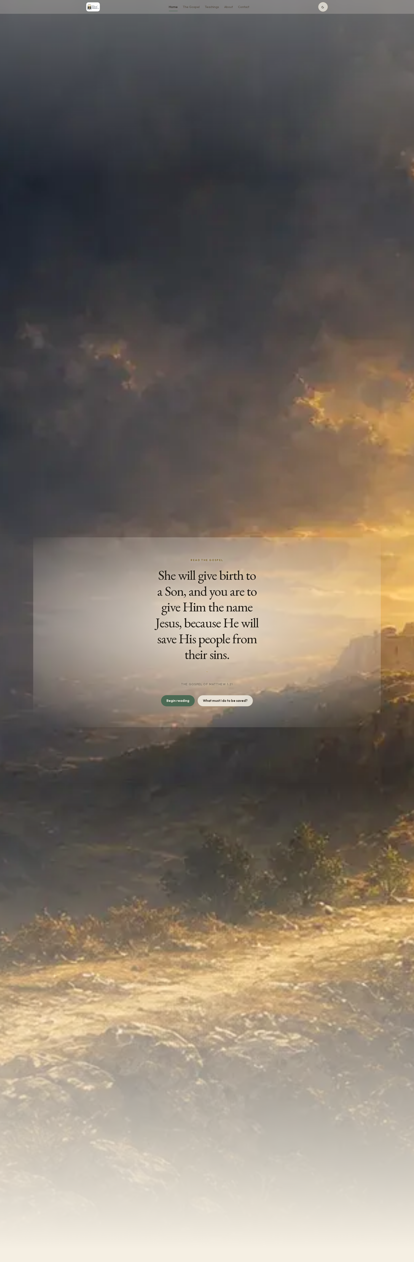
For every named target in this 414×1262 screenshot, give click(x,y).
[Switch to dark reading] (323, 7)
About (228, 7)
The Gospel (191, 7)
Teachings (212, 7)
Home (173, 7)
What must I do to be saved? (225, 701)
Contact (243, 7)
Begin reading (177, 701)
